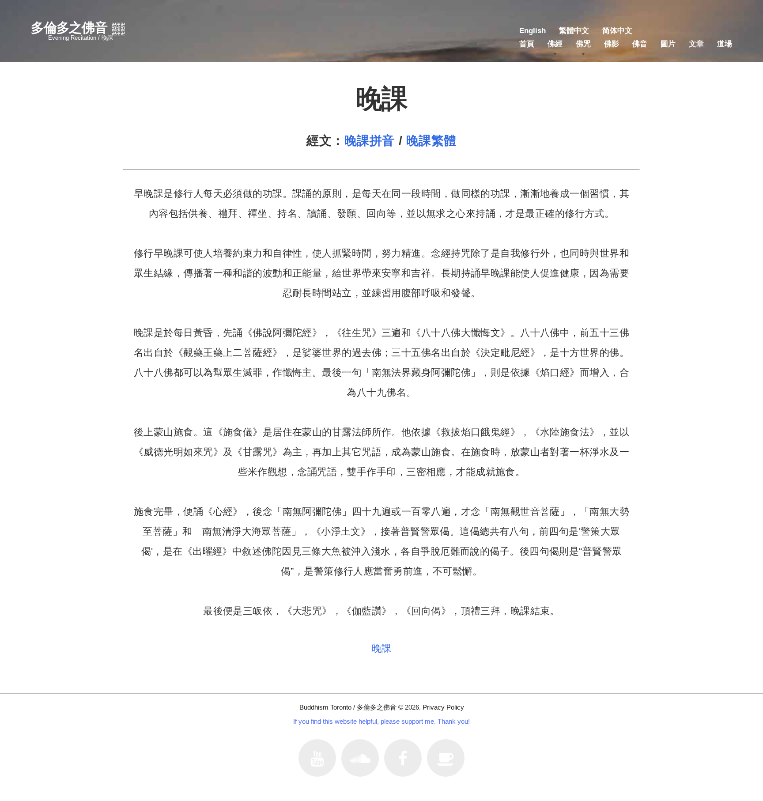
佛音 (639, 44)
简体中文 (617, 30)
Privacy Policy (443, 707)
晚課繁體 (431, 140)
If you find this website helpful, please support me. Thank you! (381, 721)
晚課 (382, 648)
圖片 (668, 44)
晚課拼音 (369, 140)
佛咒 (583, 44)
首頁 (526, 44)
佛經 (555, 44)
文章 (696, 44)
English (532, 30)
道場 (724, 44)
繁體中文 (574, 30)
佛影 (611, 44)
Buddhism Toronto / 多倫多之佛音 (348, 707)
